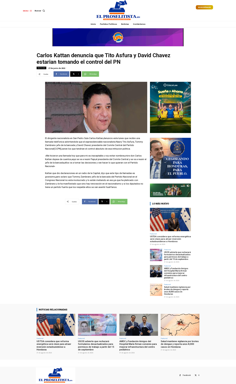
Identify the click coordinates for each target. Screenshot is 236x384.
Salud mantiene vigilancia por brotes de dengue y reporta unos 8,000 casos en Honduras (177, 290)
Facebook (187, 375)
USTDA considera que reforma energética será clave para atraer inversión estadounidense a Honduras (170, 239)
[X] (195, 375)
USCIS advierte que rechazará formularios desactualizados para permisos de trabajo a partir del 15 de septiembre (177, 255)
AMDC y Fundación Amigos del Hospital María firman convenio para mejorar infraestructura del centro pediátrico (176, 273)
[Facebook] (180, 375)
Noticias (41, 68)
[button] (40, 11)
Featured (153, 233)
